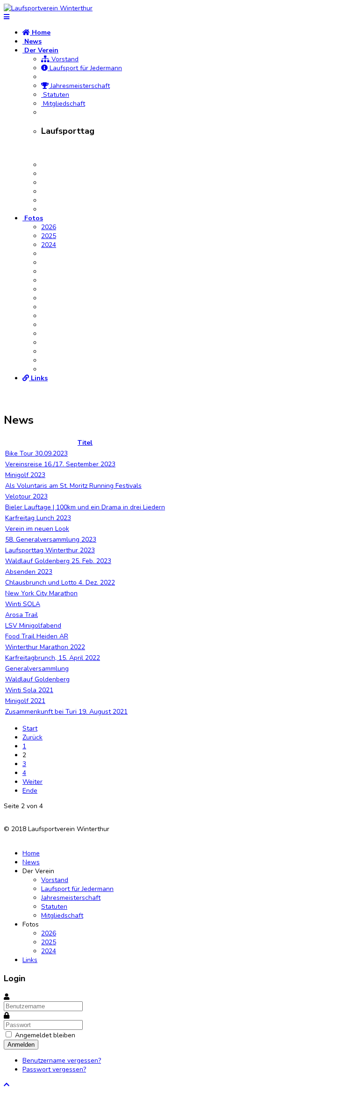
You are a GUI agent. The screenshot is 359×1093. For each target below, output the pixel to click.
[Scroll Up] (6, 1084)
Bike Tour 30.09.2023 (36, 453)
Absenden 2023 (28, 571)
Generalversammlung (37, 668)
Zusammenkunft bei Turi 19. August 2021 (66, 711)
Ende (29, 790)
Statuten (55, 94)
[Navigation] (6, 17)
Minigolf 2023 (25, 474)
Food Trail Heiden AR (36, 636)
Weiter (32, 781)
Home (40, 32)
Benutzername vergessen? (61, 1060)
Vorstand (64, 59)
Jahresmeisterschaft (79, 85)
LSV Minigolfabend (33, 625)
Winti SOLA (22, 604)
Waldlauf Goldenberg (37, 679)
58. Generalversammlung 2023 (50, 539)
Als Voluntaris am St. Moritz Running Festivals (73, 485)
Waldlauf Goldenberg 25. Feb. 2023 (58, 561)
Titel (85, 442)
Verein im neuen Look (37, 528)
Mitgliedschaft (63, 103)
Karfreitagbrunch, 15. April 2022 (52, 657)
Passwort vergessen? (54, 1069)
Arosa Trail (21, 614)
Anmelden (21, 1044)
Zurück (32, 737)
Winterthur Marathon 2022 (45, 647)
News (32, 41)
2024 (48, 244)
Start (29, 728)
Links (38, 378)
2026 (48, 227)
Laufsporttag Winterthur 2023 (50, 550)
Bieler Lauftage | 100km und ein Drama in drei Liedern (85, 507)
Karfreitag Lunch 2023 (38, 518)
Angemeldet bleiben (45, 1035)
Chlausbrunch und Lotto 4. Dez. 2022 (60, 582)
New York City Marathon (41, 593)
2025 (48, 236)
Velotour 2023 (26, 496)
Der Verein (40, 50)
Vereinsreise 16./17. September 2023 (60, 464)
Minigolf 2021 (25, 700)
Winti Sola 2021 (29, 690)
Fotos (32, 218)
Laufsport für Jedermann (85, 68)
